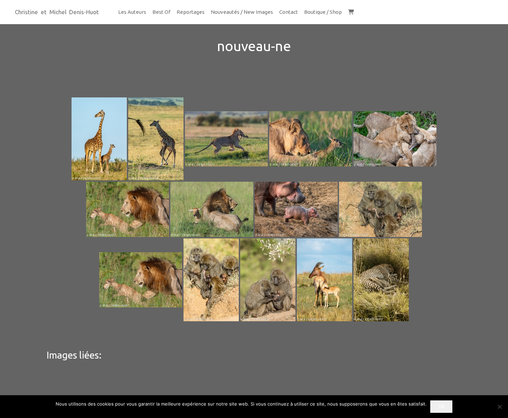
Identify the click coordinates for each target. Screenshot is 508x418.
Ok (441, 406)
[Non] (499, 406)
